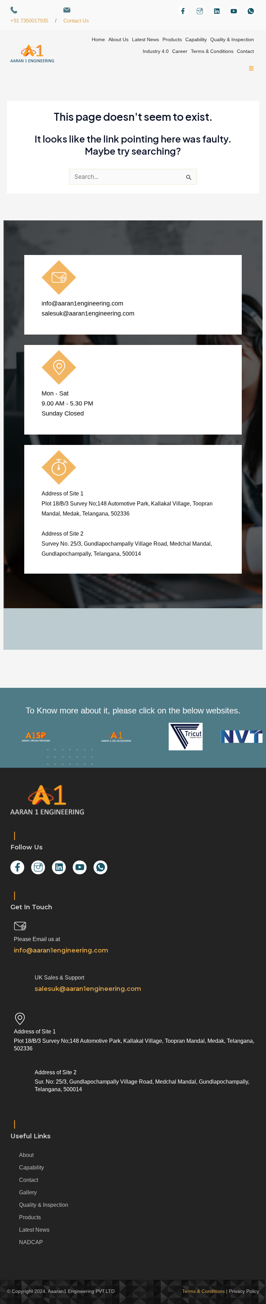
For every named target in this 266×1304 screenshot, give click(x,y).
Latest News (145, 39)
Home (98, 39)
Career (179, 51)
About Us (118, 39)
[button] (251, 69)
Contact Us (76, 21)
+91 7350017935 (29, 21)
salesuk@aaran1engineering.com (88, 313)
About (26, 1155)
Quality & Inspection (232, 39)
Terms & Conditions (212, 51)
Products (172, 39)
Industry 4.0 (156, 51)
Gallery (28, 1192)
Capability (196, 39)
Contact (245, 51)
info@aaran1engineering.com (82, 303)
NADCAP (31, 1242)
